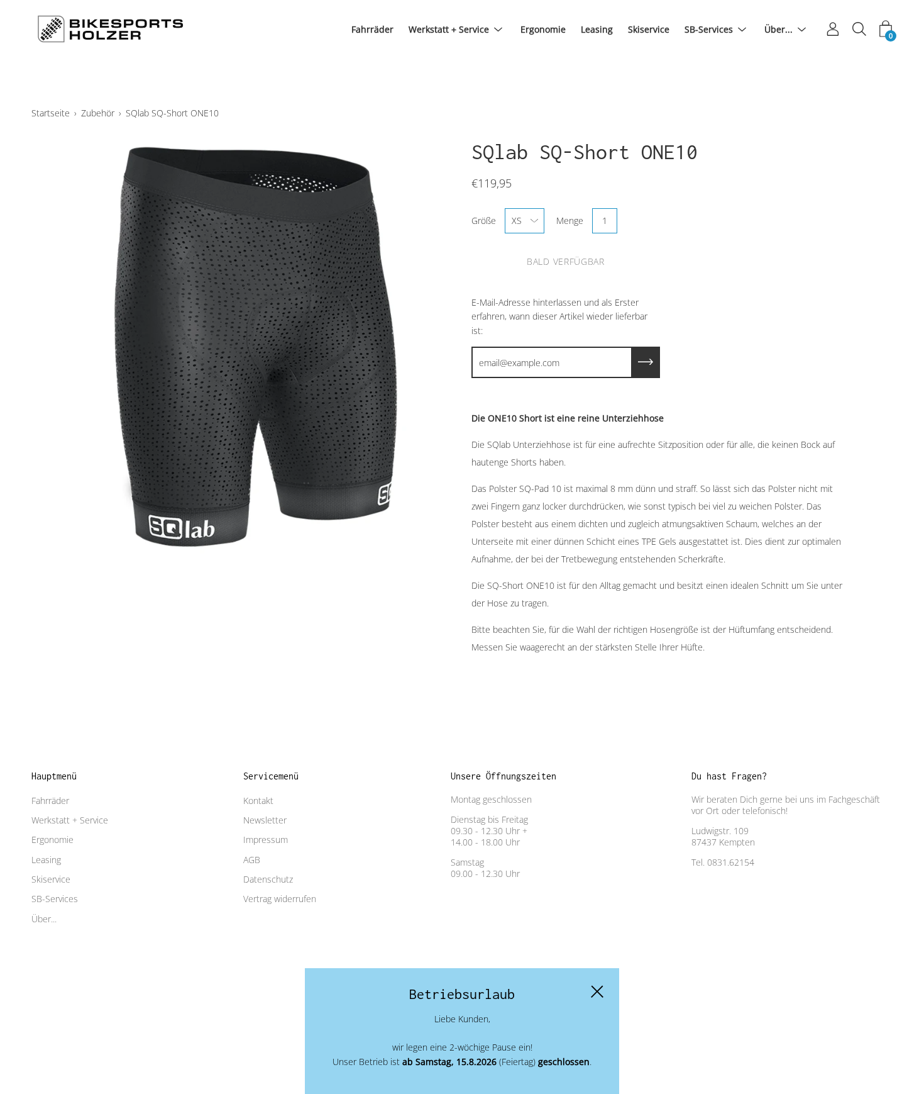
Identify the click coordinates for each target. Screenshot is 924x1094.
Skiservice (648, 29)
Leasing (597, 29)
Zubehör (97, 113)
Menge (569, 220)
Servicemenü (271, 776)
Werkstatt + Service (449, 29)
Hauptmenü (54, 776)
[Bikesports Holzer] (110, 29)
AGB (251, 860)
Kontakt (258, 801)
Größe (483, 220)
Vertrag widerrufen (279, 899)
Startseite (50, 113)
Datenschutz (268, 879)
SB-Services (709, 29)
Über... (778, 29)
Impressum (265, 840)
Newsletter (265, 820)
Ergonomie (543, 29)
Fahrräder (372, 29)
